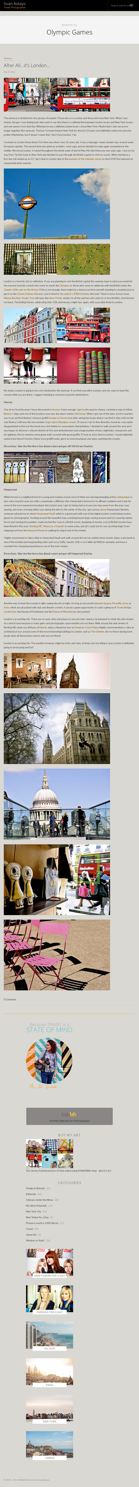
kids (113, 517)
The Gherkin (97, 631)
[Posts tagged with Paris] (49, 1386)
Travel (8, 58)
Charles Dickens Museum (30, 293)
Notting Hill (35, 526)
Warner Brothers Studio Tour (19, 298)
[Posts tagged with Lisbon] (49, 1459)
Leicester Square (102, 603)
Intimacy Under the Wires (39, 1199)
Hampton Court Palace (87, 627)
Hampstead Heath (45, 513)
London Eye (10, 611)
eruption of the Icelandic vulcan (85, 158)
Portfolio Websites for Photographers (70, 1120)
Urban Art (31, 1234)
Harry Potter (55, 298)
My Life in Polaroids (36, 1205)
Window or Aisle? (35, 1240)
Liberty (43, 627)
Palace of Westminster (64, 611)
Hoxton (56, 409)
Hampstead (123, 497)
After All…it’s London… (27, 65)
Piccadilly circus (120, 603)
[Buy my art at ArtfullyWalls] (49, 1167)
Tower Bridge (124, 607)
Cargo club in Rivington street (59, 422)
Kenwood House (36, 530)
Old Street (80, 413)
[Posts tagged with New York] (49, 1422)
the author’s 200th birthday (74, 293)
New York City (33, 1211)
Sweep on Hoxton (59, 417)
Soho (6, 607)
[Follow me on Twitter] (68, 1099)
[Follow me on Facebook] (66, 1099)
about (103, 509)
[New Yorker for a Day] (49, 1277)
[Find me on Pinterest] (73, 1099)
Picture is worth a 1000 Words (42, 1223)
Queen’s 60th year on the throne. (21, 289)
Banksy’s (8, 413)
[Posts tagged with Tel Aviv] (49, 1349)
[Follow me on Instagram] (71, 1099)
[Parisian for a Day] (49, 1313)
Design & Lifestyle (35, 1188)
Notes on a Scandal (53, 526)
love (72, 118)
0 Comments (10, 999)
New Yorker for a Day (37, 1217)
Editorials (31, 1194)
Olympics (65, 285)
